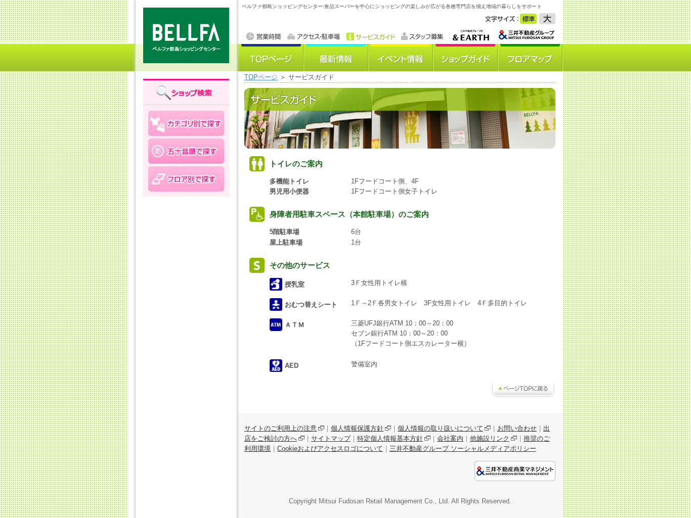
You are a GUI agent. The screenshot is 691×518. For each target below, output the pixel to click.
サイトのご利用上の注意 (280, 428)
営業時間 (264, 36)
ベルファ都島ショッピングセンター (183, 35)
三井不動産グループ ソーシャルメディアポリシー (463, 448)
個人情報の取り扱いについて (440, 428)
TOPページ (271, 57)
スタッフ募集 (422, 36)
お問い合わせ (517, 428)
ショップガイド (466, 57)
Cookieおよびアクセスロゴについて (330, 448)
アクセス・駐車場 (313, 36)
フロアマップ (530, 57)
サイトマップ (331, 438)
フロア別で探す (186, 179)
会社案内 (450, 438)
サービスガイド (371, 36)
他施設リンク (489, 438)
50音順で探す (186, 151)
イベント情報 (401, 57)
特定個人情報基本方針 (390, 438)
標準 (528, 18)
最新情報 (336, 57)
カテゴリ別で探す (186, 123)
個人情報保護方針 (357, 428)
